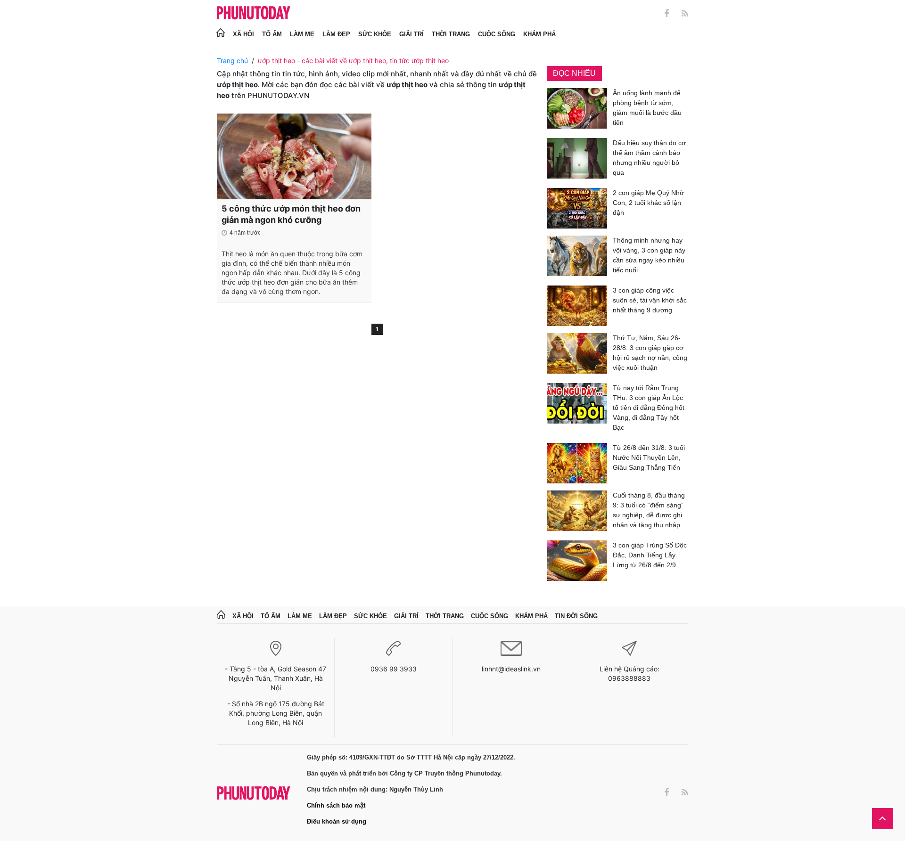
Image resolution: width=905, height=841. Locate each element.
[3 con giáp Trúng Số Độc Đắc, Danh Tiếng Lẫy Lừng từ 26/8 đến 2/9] (577, 560)
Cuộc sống (496, 34)
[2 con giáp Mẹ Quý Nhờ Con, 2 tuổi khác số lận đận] (577, 208)
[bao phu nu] (253, 13)
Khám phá (539, 34)
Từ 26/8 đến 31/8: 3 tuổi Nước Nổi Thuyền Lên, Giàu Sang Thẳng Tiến (649, 457)
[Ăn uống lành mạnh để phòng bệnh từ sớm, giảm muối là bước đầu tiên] (577, 109)
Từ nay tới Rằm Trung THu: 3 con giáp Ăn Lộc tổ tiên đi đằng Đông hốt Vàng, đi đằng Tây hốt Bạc (648, 407)
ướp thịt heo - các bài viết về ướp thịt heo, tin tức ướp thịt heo (353, 61)
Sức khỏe (374, 34)
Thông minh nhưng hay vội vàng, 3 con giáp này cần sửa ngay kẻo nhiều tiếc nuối (649, 255)
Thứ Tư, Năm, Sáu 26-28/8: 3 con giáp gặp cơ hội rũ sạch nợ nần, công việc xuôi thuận (650, 352)
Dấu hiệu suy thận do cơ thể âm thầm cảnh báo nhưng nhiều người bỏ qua (649, 157)
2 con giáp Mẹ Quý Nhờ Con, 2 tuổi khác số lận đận (648, 202)
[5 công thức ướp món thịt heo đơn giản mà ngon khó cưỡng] (294, 156)
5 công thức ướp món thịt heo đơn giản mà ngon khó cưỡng (291, 214)
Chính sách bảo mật (336, 805)
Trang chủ (232, 61)
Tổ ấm (272, 34)
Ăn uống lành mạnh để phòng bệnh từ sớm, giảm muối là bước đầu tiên (647, 107)
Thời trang (451, 34)
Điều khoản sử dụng (336, 821)
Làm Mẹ (302, 34)
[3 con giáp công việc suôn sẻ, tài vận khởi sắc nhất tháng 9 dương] (577, 306)
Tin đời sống (576, 616)
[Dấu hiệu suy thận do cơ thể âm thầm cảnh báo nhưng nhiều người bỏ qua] (577, 159)
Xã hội (243, 34)
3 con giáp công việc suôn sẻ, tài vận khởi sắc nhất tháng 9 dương (650, 300)
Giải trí (411, 34)
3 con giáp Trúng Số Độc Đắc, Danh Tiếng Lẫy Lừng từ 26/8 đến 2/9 (650, 555)
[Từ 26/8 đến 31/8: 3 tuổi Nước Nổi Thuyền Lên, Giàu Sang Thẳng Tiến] (577, 463)
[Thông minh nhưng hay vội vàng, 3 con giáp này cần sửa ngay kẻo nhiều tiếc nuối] (577, 257)
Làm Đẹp (336, 34)
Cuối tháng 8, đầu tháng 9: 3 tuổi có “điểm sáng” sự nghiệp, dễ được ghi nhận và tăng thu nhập (649, 510)
